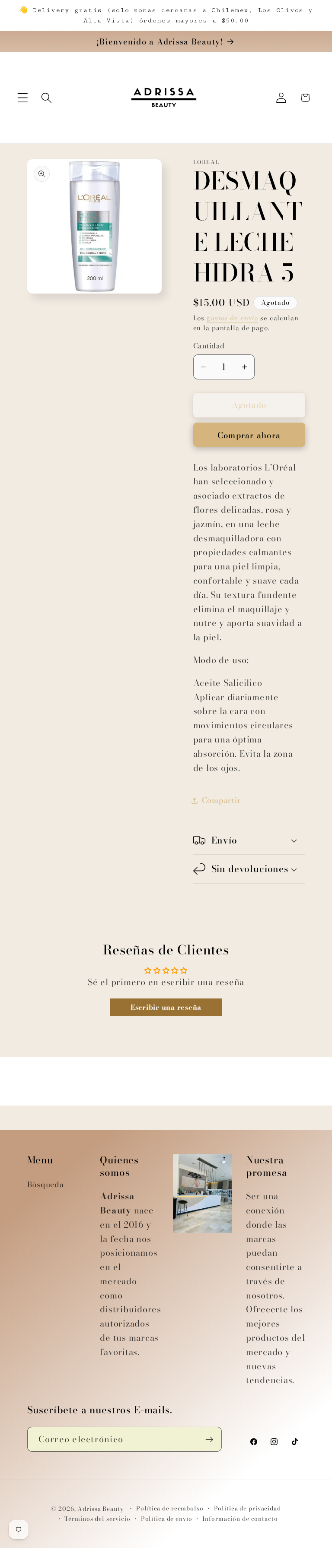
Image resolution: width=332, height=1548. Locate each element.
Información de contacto (240, 1518)
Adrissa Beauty (100, 1508)
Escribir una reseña (166, 1007)
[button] (23, 98)
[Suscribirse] (209, 1439)
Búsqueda (45, 1184)
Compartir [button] (221, 800)
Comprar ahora (249, 435)
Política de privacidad (247, 1508)
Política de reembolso (169, 1508)
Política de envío (166, 1518)
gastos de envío (232, 318)
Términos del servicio (97, 1518)
